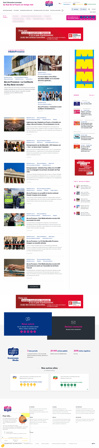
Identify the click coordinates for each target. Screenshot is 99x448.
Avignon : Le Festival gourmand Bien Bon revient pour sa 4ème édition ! (86, 114)
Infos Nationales (7, 10)
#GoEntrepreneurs (89, 120)
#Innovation (77, 100)
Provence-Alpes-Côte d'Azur (41, 10)
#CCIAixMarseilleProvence (52, 142)
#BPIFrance (40, 142)
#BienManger (77, 108)
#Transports (47, 16)
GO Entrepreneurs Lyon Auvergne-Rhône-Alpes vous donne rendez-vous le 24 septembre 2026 (87, 125)
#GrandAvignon (87, 108)
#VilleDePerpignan (85, 143)
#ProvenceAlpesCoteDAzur (21, 77)
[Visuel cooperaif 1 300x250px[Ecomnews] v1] (84, 168)
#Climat (28, 18)
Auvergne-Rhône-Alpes (26, 10)
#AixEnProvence (8, 77)
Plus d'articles (34, 286)
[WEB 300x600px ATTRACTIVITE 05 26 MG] (84, 69)
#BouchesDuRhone (41, 117)
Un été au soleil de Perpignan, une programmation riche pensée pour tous (86, 149)
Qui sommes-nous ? (28, 443)
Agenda (76, 9)
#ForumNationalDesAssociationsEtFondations (85, 133)
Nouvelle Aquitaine (55, 10)
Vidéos (84, 9)
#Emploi (55, 119)
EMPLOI (54, 417)
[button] (62, 10)
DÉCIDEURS (78, 417)
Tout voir (91, 95)
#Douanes (39, 190)
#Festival (76, 143)
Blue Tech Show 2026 (86, 104)
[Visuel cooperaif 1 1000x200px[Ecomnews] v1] (49, 34)
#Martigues (51, 236)
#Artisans (49, 18)
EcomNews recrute (73, 443)
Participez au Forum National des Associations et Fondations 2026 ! (87, 138)
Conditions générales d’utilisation (59, 443)
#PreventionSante (47, 261)
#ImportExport (54, 190)
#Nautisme (84, 100)
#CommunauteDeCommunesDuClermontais (31, 16)
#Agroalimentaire (8, 79)
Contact (37, 443)
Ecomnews (66, 4)
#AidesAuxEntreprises (38, 18)
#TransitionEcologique (18, 18)
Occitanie (16, 10)
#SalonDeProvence (47, 238)
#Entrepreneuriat (78, 120)
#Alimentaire (29, 79)
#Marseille (51, 163)
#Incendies (15, 16)
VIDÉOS (31, 417)
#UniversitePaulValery (18, 21)
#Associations (77, 131)
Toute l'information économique (18, 4)
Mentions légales (45, 443)
